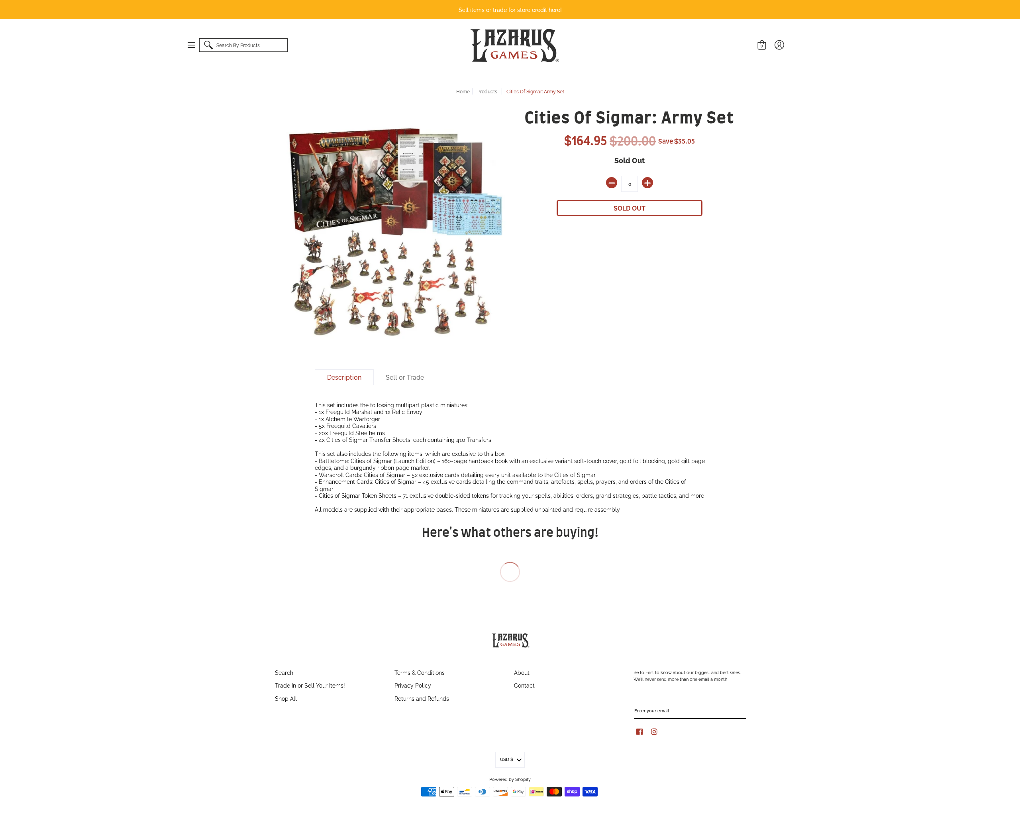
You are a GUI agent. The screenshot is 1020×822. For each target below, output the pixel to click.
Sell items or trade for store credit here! (510, 9)
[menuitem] (195, 45)
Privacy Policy (412, 685)
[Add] (647, 182)
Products (487, 91)
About (522, 672)
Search (284, 672)
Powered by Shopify (510, 779)
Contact (524, 685)
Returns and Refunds (421, 698)
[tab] (344, 377)
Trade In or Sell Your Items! (310, 685)
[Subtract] (611, 182)
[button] (195, 45)
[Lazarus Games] (513, 45)
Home (463, 91)
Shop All (286, 698)
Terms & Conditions (419, 672)
